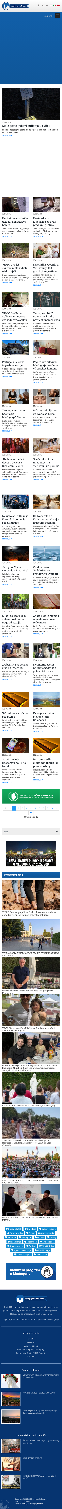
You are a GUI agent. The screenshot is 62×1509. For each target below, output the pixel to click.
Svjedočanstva (16, 1246)
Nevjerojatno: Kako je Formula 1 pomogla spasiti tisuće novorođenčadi (15, 521)
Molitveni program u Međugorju (31, 1349)
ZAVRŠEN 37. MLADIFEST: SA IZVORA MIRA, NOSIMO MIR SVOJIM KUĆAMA (30, 1181)
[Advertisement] (31, 51)
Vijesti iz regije (43, 1250)
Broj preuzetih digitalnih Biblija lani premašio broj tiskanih (46, 764)
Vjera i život (41, 1254)
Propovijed (32, 1241)
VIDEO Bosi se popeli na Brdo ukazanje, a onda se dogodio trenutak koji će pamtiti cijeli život (29, 913)
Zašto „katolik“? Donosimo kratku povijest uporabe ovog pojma (46, 318)
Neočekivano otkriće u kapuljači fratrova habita (15, 221)
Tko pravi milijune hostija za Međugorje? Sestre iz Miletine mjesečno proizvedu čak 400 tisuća (15, 419)
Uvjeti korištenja (31, 1345)
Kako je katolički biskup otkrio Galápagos (43, 716)
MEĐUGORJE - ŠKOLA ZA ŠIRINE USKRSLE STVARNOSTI (41, 1376)
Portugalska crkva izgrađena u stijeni (13, 363)
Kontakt (31, 1356)
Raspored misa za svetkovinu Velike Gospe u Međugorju (29, 1105)
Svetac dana (48, 1241)
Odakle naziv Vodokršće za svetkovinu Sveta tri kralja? (45, 572)
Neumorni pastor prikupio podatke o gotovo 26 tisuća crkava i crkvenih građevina (44, 671)
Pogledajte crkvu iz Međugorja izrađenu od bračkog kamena (45, 365)
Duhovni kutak (14, 1229)
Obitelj (53, 1237)
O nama (31, 1338)
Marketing (31, 1342)
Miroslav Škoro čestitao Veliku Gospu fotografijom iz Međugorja (27, 991)
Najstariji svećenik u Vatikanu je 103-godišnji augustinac (46, 268)
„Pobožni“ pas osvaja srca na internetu (15, 666)
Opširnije (6, 135)
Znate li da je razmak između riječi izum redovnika (46, 619)
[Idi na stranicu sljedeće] (57, 808)
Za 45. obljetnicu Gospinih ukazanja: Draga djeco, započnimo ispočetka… (40, 1411)
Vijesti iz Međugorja (22, 1250)
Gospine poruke (47, 1233)
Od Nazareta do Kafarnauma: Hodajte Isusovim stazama (46, 519)
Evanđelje (31, 1229)
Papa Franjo (15, 1241)
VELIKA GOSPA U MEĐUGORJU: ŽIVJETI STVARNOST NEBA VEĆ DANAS (30, 954)
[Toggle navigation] (57, 15)
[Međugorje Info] (15, 5)
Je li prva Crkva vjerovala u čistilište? (15, 568)
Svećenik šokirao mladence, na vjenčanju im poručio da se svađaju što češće (46, 465)
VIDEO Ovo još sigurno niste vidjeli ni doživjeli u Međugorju (14, 269)
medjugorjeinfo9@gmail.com (32, 1504)
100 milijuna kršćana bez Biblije (15, 714)
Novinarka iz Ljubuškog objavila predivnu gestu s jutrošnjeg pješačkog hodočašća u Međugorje (46, 226)
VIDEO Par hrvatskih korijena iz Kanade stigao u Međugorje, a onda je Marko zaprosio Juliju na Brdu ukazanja (26, 1143)
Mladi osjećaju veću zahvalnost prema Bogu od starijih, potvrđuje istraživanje (14, 622)
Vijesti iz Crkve (47, 1246)
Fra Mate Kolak (16, 1233)
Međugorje (26, 1237)
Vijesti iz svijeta (24, 1254)
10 (52, 808)
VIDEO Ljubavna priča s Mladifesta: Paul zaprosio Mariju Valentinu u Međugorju (29, 1029)
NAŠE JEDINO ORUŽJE (32, 1458)
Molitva (40, 1237)
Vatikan (32, 1246)
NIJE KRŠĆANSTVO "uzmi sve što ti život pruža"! (39, 1477)
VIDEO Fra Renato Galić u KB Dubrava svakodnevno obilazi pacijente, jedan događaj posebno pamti (15, 321)
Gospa (31, 1233)
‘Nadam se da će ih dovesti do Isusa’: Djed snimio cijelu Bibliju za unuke (14, 464)
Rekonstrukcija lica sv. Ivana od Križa (45, 412)
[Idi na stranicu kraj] (30, 813)
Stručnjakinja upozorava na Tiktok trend (14, 763)
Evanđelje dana (49, 1229)
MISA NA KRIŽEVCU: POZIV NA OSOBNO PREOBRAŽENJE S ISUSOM (30, 1218)
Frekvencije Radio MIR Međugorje (31, 1353)
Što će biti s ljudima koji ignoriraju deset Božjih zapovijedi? (42, 1441)
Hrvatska (12, 1237)
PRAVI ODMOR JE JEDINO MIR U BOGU (39, 1392)
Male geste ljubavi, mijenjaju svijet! (26, 125)
